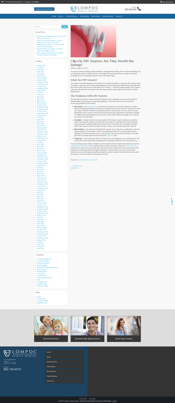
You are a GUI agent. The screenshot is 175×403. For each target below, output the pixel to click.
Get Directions (168, 2)
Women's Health (42, 286)
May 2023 (40, 147)
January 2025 (41, 105)
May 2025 (40, 97)
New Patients (95, 16)
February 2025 (42, 103)
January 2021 (41, 205)
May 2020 (40, 221)
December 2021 (42, 182)
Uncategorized (42, 282)
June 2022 (40, 169)
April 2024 (40, 124)
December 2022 (42, 157)
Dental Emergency (43, 263)
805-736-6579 (130, 9)
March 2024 (41, 126)
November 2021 (42, 184)
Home (54, 16)
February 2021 (42, 203)
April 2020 (40, 223)
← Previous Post (76, 166)
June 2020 (40, 219)
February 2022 (42, 178)
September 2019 (42, 238)
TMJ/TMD (110, 135)
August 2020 (41, 215)
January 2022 (41, 180)
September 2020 (42, 213)
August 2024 (41, 115)
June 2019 (40, 244)
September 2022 (42, 163)
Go (65, 27)
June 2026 (40, 70)
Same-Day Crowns (123, 338)
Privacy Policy (83, 398)
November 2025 (42, 84)
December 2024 (42, 107)
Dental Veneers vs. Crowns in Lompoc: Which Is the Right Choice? (50, 50)
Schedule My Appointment (87, 338)
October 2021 (41, 186)
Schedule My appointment (44, 9)
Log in (39, 297)
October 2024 (41, 111)
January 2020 (41, 230)
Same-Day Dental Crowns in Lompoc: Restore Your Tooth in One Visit (49, 41)
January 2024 (41, 130)
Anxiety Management (44, 259)
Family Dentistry (51, 338)
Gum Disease (41, 269)
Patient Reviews (107, 16)
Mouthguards (41, 271)
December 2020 (42, 207)
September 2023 (42, 138)
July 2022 (40, 167)
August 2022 (41, 165)
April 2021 (40, 199)
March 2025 (41, 101)
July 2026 (40, 68)
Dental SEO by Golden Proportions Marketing (95, 401)
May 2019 (40, 246)
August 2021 (41, 190)
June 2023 (40, 144)
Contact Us (119, 16)
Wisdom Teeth (42, 284)
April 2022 (40, 174)
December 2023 (42, 132)
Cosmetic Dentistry (83, 160)
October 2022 (41, 161)
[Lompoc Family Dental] (87, 9)
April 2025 (40, 99)
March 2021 (41, 201)
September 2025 (42, 88)
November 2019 (42, 234)
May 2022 (40, 172)
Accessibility (92, 398)
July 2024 (40, 117)
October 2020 (41, 211)
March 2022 (41, 176)
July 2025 (40, 92)
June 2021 (40, 194)
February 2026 (42, 78)
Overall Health (42, 276)
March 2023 (41, 151)
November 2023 (42, 134)
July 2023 (40, 142)
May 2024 (40, 122)
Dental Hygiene (42, 265)
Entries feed (41, 299)
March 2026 (41, 76)
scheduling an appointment (80, 146)
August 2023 (41, 140)
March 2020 (41, 226)
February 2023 (42, 153)
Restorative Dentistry (44, 278)
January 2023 (41, 155)
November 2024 (42, 109)
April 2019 (40, 249)
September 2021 (42, 188)
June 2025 (40, 95)
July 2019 (40, 242)
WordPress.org (42, 303)
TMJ (38, 280)
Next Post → (75, 168)
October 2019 (41, 236)
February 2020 (42, 228)
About (61, 16)
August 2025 (41, 90)
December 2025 (42, 82)
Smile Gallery (84, 16)
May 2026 (40, 72)
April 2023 (40, 149)
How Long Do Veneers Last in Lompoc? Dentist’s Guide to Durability (50, 54)
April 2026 (40, 74)
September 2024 (42, 113)
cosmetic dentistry (131, 146)
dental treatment (93, 107)
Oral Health (94, 160)
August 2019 (41, 240)
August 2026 (41, 65)
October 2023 (41, 136)
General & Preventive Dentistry (47, 267)
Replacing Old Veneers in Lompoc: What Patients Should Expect (50, 46)
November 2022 (42, 159)
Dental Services (71, 16)
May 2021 (40, 196)
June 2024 (40, 120)
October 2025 (41, 86)
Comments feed (42, 301)
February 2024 (42, 128)
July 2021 (40, 192)
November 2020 (42, 209)
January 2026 (41, 80)
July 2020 (40, 217)
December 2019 (42, 232)
